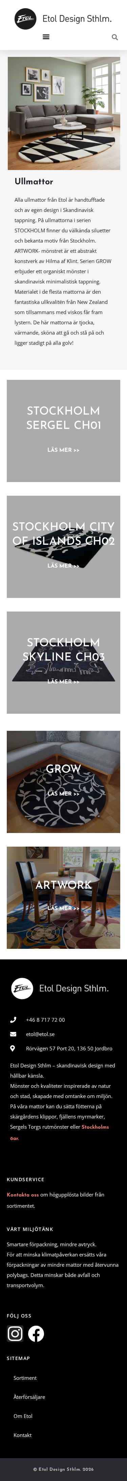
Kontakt (22, 1435)
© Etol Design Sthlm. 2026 (63, 1469)
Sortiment (25, 1377)
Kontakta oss (23, 1195)
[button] (45, 36)
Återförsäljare (29, 1396)
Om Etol (23, 1416)
